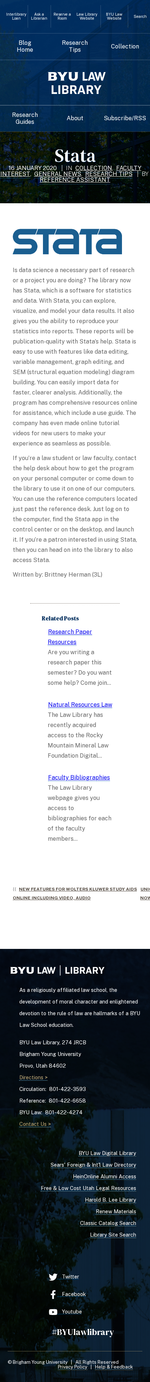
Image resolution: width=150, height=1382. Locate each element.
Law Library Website (87, 16)
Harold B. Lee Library (110, 1200)
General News (57, 173)
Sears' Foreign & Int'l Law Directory (93, 1165)
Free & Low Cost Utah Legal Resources (88, 1188)
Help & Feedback (114, 1367)
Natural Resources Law (80, 704)
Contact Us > (35, 1124)
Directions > (33, 1077)
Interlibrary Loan (16, 16)
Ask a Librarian (39, 16)
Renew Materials (116, 1211)
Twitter (68, 1276)
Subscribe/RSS (125, 118)
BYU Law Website (114, 16)
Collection (125, 46)
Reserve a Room (62, 16)
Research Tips (75, 46)
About (75, 118)
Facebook (72, 1294)
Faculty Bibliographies (79, 777)
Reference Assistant (75, 179)
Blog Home (25, 46)
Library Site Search (113, 1235)
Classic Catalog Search (108, 1223)
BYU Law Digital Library (107, 1153)
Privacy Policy (72, 1367)
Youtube (70, 1311)
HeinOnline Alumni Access (104, 1176)
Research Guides (25, 118)
